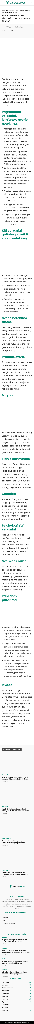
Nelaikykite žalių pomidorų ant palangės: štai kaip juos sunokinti (14, 874)
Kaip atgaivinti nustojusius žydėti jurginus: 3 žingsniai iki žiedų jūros (15, 778)
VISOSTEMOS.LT (17, 896)
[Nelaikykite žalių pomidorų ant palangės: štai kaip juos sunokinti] (17, 859)
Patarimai (5, 806)
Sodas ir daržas (6, 775)
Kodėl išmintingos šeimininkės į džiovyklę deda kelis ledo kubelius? (15, 810)
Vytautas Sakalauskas (15, 27)
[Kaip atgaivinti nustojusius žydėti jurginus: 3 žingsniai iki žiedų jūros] (17, 763)
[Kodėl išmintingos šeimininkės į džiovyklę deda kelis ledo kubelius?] (17, 795)
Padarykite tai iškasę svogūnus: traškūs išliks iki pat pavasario (14, 842)
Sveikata (5, 11)
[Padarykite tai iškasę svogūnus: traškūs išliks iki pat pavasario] (17, 827)
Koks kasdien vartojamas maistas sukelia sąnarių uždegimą (15, 962)
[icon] (11, 887)
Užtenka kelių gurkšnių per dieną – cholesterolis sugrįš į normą (15, 973)
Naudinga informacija (17, 913)
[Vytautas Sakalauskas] (4, 27)
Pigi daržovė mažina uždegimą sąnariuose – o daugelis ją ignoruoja (16, 951)
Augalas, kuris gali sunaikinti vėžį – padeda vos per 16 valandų (15, 941)
